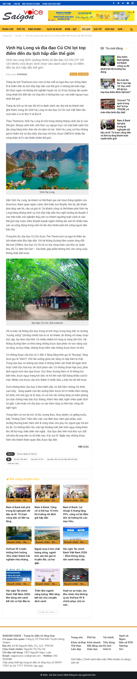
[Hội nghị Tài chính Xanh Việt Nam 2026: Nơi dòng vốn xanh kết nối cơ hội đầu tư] (19, 577)
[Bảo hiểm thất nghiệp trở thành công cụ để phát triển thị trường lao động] (108, 60)
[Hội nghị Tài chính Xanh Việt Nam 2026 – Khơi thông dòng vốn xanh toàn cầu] (76, 535)
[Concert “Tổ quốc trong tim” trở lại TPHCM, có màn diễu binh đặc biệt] (108, 104)
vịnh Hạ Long (13, 463)
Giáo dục (109, 29)
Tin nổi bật (83, 74)
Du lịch (86, 29)
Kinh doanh (34, 29)
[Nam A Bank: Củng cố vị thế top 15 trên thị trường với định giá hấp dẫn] (47, 494)
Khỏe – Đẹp (71, 29)
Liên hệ (17, 4)
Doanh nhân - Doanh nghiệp (19, 500)
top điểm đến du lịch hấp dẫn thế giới (62, 459)
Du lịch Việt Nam (20, 459)
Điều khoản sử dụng (31, 4)
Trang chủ (7, 29)
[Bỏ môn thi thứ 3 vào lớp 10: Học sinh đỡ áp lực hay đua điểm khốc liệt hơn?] (108, 84)
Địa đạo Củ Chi (37, 459)
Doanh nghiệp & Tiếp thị (27, 454)
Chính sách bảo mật (51, 4)
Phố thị (21, 29)
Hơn (120, 29)
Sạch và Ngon (54, 29)
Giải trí (98, 29)
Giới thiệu (7, 4)
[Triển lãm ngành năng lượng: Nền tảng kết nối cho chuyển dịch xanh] (47, 577)
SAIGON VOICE (12, 635)
